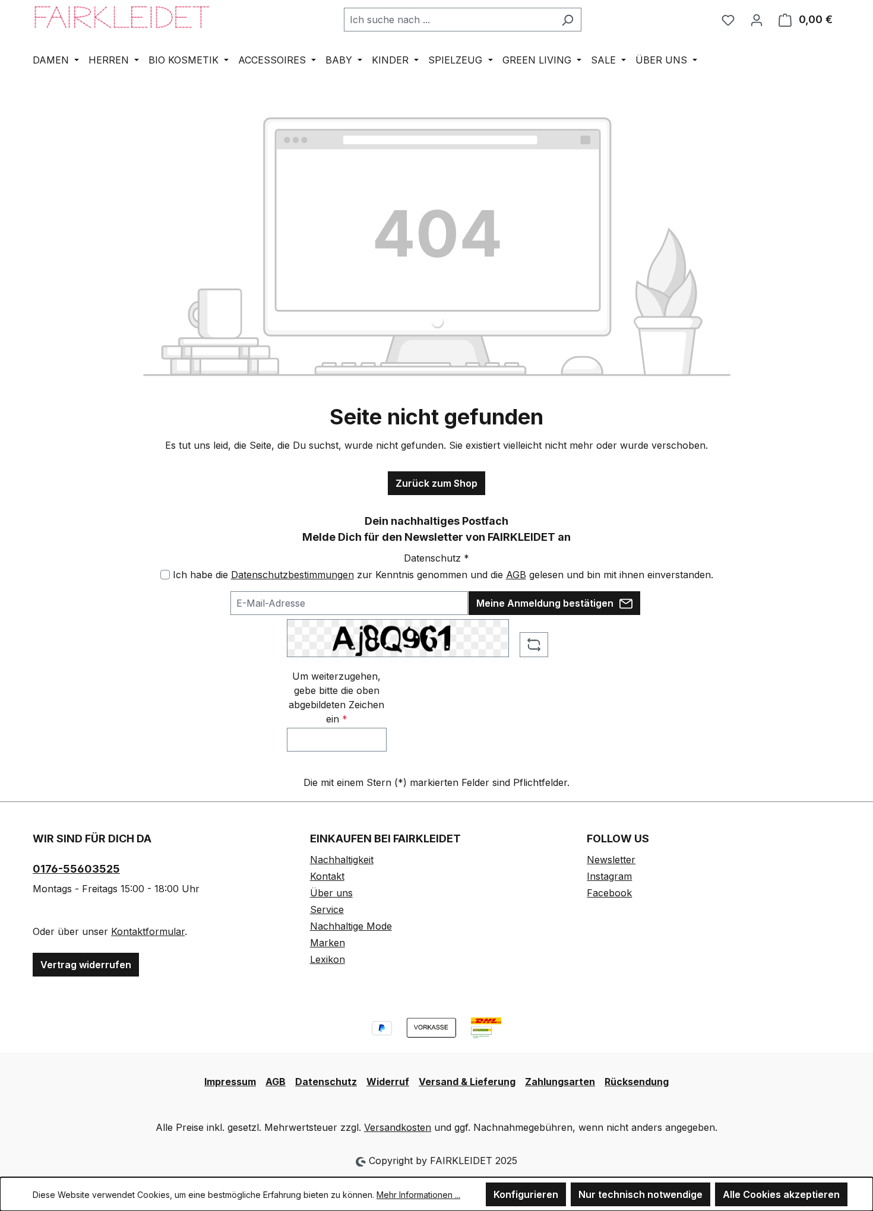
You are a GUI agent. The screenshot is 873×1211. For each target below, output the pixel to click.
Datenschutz (326, 1082)
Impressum (230, 1082)
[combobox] (449, 19)
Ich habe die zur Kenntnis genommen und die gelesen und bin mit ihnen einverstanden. (443, 575)
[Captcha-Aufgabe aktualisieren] (534, 644)
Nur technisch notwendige (640, 1194)
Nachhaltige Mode (351, 926)
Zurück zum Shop (436, 483)
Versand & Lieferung (467, 1082)
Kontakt (327, 876)
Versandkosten (397, 1127)
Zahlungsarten (560, 1082)
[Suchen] (567, 19)
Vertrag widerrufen (85, 965)
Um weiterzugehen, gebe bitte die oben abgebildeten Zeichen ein (336, 697)
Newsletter (611, 860)
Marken (327, 943)
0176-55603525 (76, 869)
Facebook (609, 893)
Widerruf (387, 1082)
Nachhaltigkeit (342, 860)
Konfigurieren (526, 1194)
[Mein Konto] (756, 19)
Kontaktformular (148, 931)
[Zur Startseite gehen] (122, 17)
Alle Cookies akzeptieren (781, 1194)
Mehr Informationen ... (418, 1195)
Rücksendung (637, 1082)
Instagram (609, 876)
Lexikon (327, 959)
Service (327, 909)
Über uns (331, 893)
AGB (516, 575)
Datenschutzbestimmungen (292, 575)
